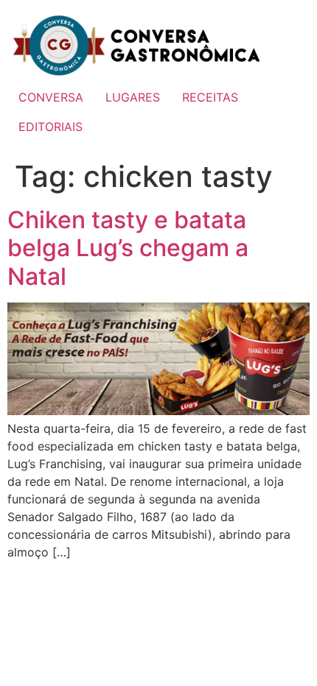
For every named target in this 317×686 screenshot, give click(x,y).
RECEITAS (210, 97)
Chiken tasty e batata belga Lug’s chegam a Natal (127, 248)
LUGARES (132, 97)
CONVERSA (50, 97)
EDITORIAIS (50, 126)
